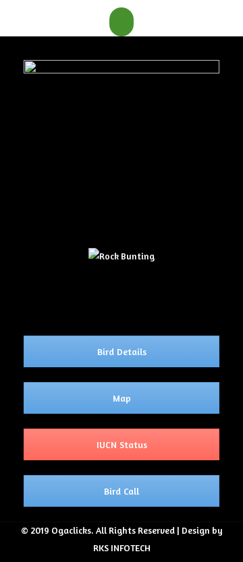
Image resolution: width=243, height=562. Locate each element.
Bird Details (121, 351)
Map (122, 398)
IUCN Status (122, 444)
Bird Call (121, 491)
